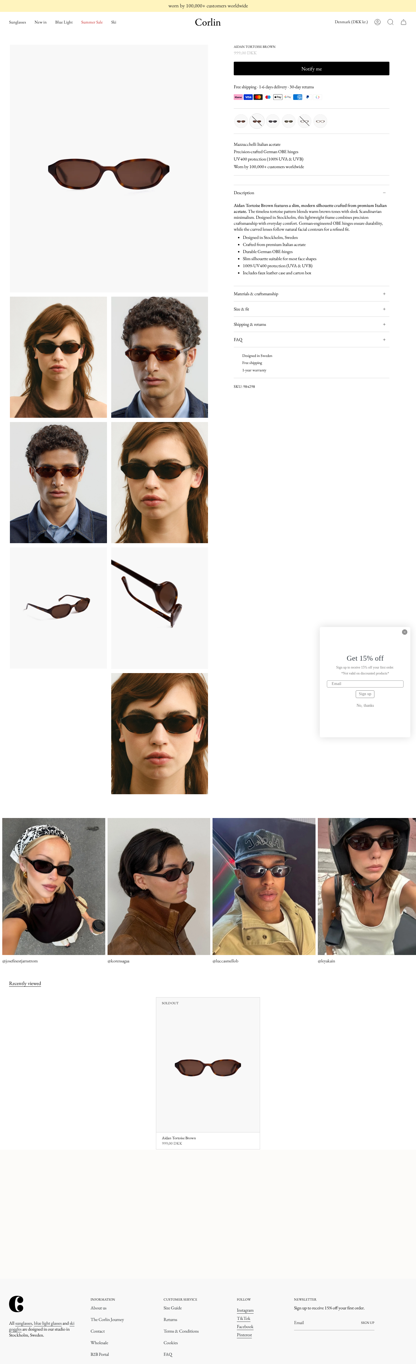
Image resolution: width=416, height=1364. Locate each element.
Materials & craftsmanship (256, 294)
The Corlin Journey (107, 1319)
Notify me (311, 68)
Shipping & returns (250, 324)
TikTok (243, 1318)
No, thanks (365, 706)
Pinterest (244, 1335)
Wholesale (99, 1343)
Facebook (245, 1326)
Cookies (171, 1343)
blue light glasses (48, 1323)
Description (244, 193)
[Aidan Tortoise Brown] (208, 1064)
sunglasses (23, 1323)
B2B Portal (100, 1354)
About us (98, 1308)
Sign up (365, 694)
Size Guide (173, 1308)
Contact (98, 1331)
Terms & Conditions (181, 1331)
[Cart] (403, 22)
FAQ (238, 339)
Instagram (245, 1310)
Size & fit (241, 309)
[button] (17, 22)
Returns (170, 1319)
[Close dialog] (405, 632)
